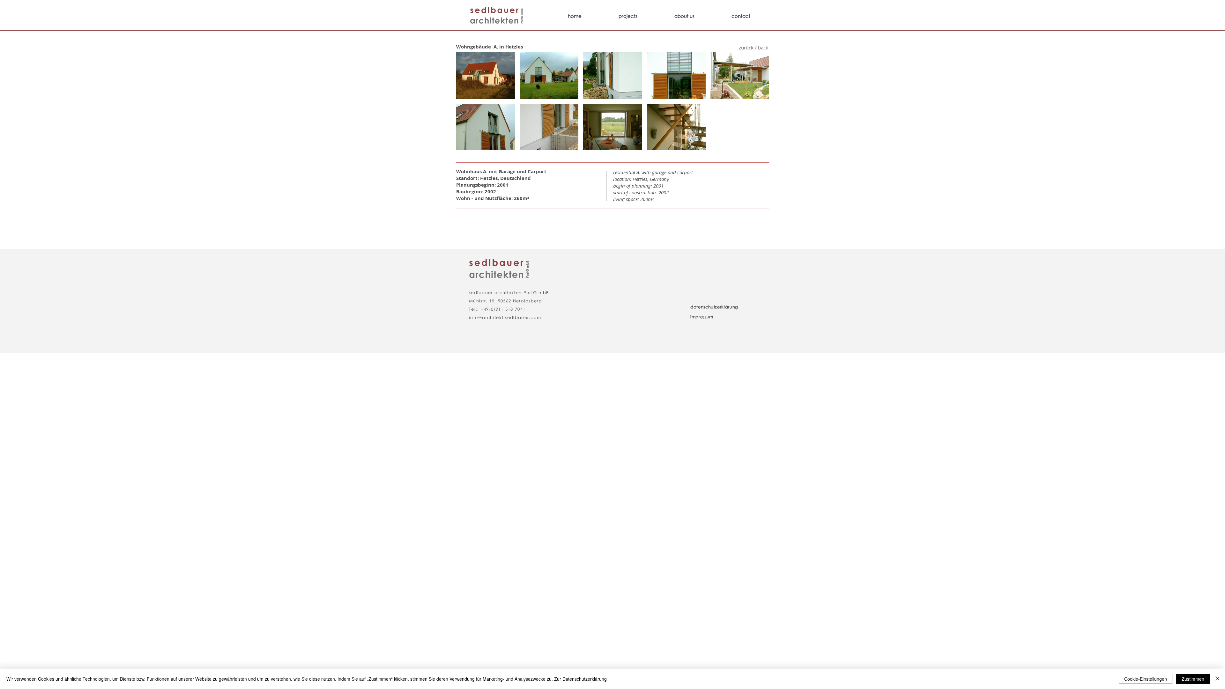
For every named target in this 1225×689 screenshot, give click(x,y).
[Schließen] (1217, 679)
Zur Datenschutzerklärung (580, 679)
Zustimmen (1193, 679)
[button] (485, 75)
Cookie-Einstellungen (1145, 679)
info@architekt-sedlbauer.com (505, 317)
